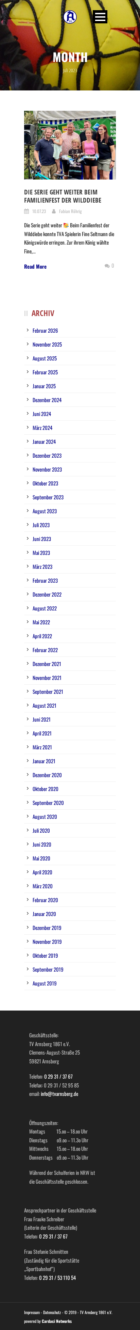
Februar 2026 (45, 330)
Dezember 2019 (47, 927)
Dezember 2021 (47, 663)
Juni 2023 (42, 538)
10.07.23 (39, 211)
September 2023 (48, 497)
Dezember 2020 (47, 774)
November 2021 (47, 677)
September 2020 (48, 802)
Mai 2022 (41, 622)
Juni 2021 (42, 719)
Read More (35, 266)
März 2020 (43, 886)
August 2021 (44, 705)
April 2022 (42, 636)
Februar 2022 (45, 649)
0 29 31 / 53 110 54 (57, 1277)
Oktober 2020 (45, 788)
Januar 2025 (44, 386)
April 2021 (42, 733)
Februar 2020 (45, 899)
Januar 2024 (44, 441)
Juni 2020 (42, 844)
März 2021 (42, 747)
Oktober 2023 (45, 483)
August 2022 (45, 608)
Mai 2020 (41, 858)
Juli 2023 (41, 524)
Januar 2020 (44, 913)
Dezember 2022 (47, 594)
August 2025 (45, 358)
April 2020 (42, 872)
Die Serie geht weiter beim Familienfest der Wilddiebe (62, 196)
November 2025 (47, 344)
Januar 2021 (44, 761)
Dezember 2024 (47, 399)
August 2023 (45, 511)
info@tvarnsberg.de (59, 1093)
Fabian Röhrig (70, 211)
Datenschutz (52, 1312)
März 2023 (42, 566)
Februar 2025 (45, 372)
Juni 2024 (42, 413)
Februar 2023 (45, 580)
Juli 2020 (41, 830)
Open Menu (100, 16)
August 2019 (45, 983)
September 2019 (48, 969)
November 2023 (47, 469)
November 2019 (47, 941)
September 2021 (48, 691)
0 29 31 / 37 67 (58, 1076)
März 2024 (42, 427)
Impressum (32, 1312)
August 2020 (45, 816)
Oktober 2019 (45, 955)
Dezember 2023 (47, 455)
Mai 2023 (41, 552)
